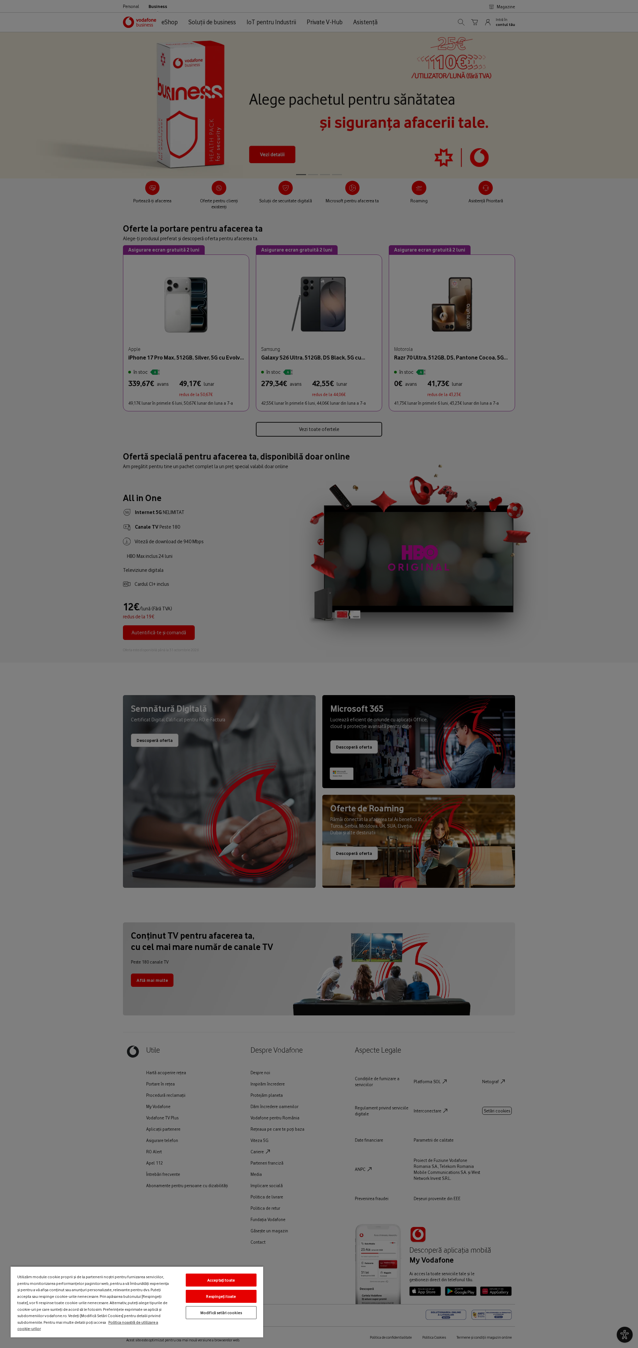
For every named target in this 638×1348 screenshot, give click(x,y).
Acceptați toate (221, 1280)
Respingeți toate (221, 1296)
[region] (137, 1301)
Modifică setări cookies (221, 1312)
